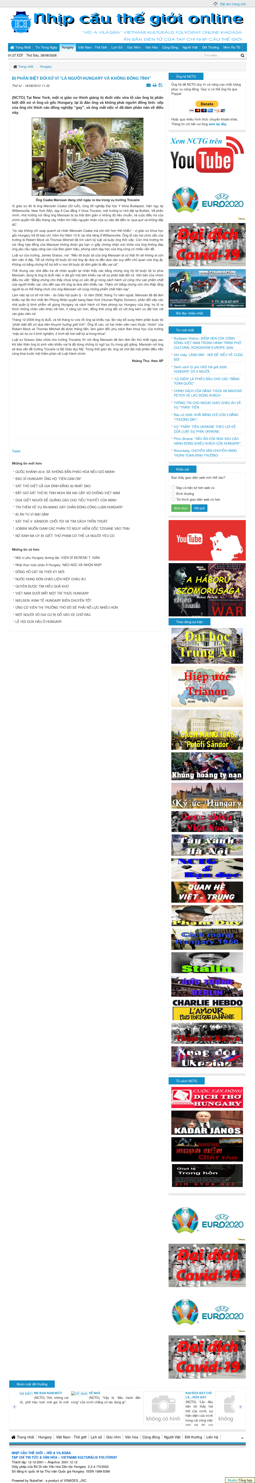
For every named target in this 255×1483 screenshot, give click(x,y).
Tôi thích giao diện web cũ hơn (198, 499)
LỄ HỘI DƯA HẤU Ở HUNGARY (38, 621)
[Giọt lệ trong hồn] (207, 1175)
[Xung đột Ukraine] (207, 1056)
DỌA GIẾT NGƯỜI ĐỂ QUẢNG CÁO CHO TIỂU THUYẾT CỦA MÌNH (65, 500)
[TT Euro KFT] (207, 287)
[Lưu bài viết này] (161, 84)
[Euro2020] (207, 198)
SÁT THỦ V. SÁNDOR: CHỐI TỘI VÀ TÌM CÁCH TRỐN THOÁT (61, 521)
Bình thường (185, 493)
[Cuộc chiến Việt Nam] (207, 821)
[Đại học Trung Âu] (207, 645)
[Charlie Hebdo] (207, 1009)
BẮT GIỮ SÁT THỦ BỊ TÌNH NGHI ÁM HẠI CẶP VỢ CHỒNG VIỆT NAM (67, 492)
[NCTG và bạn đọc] (207, 868)
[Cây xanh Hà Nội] (207, 844)
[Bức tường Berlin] (207, 985)
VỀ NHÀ (45, 1393)
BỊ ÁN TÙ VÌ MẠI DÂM (32, 514)
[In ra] (155, 84)
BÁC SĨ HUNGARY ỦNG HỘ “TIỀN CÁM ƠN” (48, 478)
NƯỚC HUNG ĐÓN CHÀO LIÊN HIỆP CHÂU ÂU (50, 579)
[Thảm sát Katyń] (207, 1032)
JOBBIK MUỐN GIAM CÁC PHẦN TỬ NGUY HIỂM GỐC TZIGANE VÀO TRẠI (72, 528)
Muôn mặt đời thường (32, 1384)
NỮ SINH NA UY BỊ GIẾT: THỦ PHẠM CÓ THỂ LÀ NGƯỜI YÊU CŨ (64, 535)
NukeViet (36, 1480)
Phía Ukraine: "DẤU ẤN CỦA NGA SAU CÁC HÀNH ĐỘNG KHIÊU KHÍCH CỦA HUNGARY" (207, 441)
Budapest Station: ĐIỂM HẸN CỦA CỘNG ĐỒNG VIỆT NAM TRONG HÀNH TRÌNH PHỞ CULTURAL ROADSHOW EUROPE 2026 (207, 343)
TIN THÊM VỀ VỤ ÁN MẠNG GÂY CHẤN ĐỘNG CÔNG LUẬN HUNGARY (69, 507)
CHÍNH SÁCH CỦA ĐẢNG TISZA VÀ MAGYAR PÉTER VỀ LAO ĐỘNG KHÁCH (208, 393)
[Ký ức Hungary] (207, 795)
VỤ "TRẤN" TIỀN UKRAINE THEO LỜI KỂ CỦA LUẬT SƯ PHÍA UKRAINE (205, 429)
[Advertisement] (87, 399)
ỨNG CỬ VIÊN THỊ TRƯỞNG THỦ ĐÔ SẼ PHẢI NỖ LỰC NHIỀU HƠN (66, 607)
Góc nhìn (113, 1436)
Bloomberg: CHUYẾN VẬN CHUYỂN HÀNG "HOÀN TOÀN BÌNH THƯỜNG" (205, 453)
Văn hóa (131, 1436)
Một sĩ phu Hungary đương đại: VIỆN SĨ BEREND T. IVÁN (57, 557)
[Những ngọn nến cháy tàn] (207, 1148)
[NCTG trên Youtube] (207, 154)
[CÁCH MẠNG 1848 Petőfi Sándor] (207, 729)
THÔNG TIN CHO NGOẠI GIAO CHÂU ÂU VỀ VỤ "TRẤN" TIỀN (207, 405)
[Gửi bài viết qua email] (149, 84)
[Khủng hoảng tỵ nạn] (207, 765)
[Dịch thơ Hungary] (207, 1097)
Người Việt (172, 1436)
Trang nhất (25, 1436)
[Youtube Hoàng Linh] (207, 539)
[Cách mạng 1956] (207, 938)
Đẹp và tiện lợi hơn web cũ (195, 487)
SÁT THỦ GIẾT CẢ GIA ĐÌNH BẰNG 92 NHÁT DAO (53, 485)
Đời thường (193, 1436)
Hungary (45, 1436)
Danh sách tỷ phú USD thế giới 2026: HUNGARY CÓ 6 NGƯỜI (200, 369)
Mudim (233, 1480)
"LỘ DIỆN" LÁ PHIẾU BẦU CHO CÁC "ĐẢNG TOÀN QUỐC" (207, 381)
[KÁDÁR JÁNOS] (207, 1122)
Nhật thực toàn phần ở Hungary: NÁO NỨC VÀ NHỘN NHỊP (58, 564)
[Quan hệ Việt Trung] (207, 891)
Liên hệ (212, 1436)
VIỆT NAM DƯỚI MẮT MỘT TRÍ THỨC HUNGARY (52, 593)
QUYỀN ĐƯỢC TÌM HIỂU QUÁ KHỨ (42, 586)
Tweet (16, 451)
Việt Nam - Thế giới (71, 1436)
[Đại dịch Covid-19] (207, 244)
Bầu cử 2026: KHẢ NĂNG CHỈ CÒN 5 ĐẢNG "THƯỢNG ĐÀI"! (206, 417)
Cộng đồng (151, 1436)
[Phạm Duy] (207, 915)
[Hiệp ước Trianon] (207, 686)
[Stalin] (207, 962)
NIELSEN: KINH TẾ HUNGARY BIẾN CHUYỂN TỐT (53, 600)
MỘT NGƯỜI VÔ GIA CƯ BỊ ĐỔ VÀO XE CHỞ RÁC (53, 614)
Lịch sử (96, 1436)
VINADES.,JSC (75, 1480)
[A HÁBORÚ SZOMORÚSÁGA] (207, 589)
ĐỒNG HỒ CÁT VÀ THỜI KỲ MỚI (39, 571)
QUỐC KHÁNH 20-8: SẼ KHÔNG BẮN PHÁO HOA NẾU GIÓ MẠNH (65, 471)
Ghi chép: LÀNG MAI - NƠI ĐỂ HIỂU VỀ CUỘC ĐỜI (208, 357)
